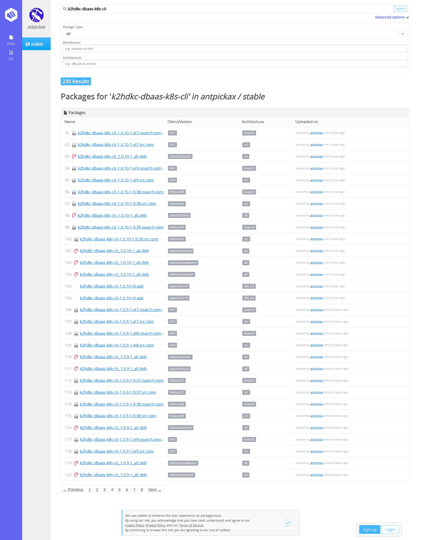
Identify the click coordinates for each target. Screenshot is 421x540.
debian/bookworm (183, 263)
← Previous (73, 489)
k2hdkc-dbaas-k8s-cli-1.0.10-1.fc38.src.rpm (117, 203)
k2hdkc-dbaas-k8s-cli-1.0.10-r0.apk (111, 286)
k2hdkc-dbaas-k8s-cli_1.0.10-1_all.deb (112, 156)
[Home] (11, 16)
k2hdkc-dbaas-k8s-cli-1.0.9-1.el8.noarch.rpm (120, 333)
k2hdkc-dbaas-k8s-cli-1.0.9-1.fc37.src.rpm (118, 392)
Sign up (370, 529)
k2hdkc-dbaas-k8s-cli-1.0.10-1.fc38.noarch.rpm (121, 191)
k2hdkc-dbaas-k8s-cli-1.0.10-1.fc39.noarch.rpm (121, 227)
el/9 (172, 168)
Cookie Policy (134, 525)
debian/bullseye (181, 274)
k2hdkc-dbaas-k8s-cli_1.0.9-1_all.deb (113, 356)
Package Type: (72, 27)
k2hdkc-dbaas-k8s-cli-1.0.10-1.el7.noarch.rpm (119, 132)
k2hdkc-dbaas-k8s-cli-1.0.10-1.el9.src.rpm (116, 180)
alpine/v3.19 (179, 286)
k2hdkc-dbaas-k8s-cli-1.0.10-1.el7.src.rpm (116, 144)
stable (253, 96)
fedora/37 (177, 380)
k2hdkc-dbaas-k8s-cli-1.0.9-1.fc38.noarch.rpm (122, 404)
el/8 (172, 333)
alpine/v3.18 (179, 298)
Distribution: (71, 42)
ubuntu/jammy (181, 251)
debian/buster (180, 156)
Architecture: (72, 57)
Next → (154, 489)
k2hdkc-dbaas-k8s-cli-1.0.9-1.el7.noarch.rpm (120, 309)
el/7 (172, 133)
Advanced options (390, 17)
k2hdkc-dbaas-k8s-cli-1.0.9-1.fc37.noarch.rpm (122, 380)
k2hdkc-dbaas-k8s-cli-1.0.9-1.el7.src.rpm (117, 321)
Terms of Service (191, 525)
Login (390, 529)
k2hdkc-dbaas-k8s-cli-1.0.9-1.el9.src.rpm (117, 451)
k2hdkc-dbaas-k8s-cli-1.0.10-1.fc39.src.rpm (119, 239)
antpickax (36, 26)
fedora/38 (177, 192)
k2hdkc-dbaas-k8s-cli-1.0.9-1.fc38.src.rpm (118, 415)
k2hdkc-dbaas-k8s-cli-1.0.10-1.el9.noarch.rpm (119, 168)
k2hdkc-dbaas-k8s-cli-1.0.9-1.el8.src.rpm (117, 345)
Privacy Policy (155, 525)
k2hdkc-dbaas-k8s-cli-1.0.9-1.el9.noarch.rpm (120, 439)
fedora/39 (177, 227)
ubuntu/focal (179, 215)
